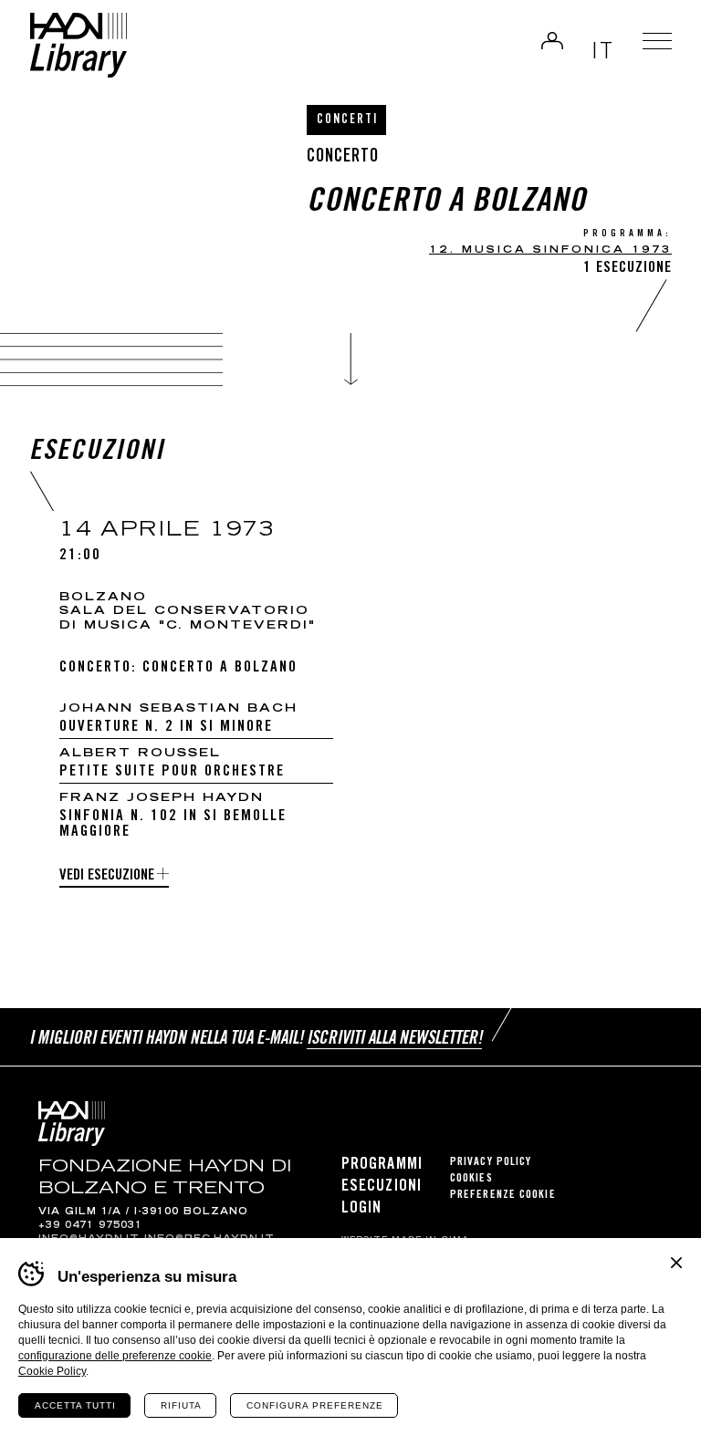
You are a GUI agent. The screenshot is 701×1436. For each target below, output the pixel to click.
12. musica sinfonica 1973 (550, 250)
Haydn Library (78, 45)
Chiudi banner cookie (676, 1262)
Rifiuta (181, 1405)
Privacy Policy (490, 1163)
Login (552, 40)
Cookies (471, 1179)
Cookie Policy (52, 1371)
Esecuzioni (381, 1187)
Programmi (382, 1165)
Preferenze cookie (503, 1196)
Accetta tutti (75, 1405)
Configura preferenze (314, 1405)
